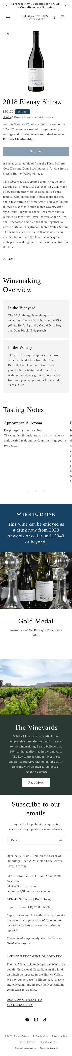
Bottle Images (44, 899)
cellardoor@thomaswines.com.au (29, 891)
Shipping (7, 117)
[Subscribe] (60, 840)
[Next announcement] (65, 5)
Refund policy (40, 1036)
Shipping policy (48, 1042)
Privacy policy (59, 1036)
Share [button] (11, 258)
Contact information (25, 1048)
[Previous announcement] (6, 5)
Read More (36, 782)
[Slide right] (44, 491)
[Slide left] (28, 491)
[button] (8, 17)
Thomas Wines (21, 1036)
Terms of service (27, 1042)
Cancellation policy (50, 1048)
